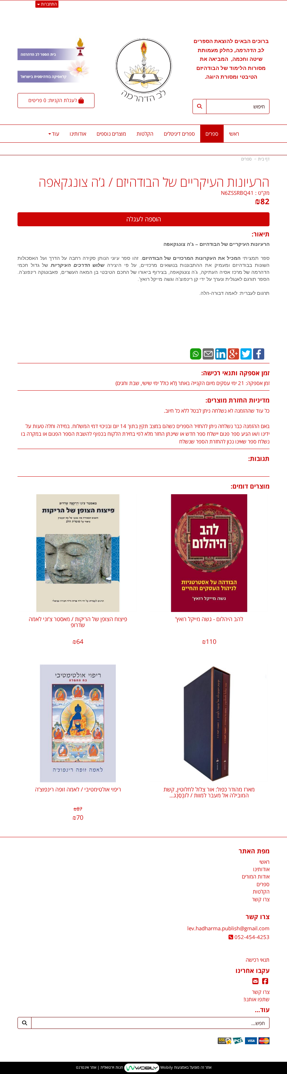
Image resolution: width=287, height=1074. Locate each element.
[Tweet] (246, 353)
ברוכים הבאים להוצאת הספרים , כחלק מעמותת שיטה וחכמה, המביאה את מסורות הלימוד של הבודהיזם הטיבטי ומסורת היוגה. (231, 59)
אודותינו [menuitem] (78, 133)
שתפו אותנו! (257, 999)
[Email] (208, 353)
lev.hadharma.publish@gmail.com (228, 928)
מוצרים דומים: (250, 486)
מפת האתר (254, 851)
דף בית (264, 159)
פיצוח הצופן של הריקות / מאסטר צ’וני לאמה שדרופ (78, 622)
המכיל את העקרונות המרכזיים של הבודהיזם (191, 258)
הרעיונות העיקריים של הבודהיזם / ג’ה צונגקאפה (154, 182)
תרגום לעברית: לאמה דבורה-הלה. (234, 293)
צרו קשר (258, 916)
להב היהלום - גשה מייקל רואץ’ (209, 619)
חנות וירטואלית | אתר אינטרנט (99, 1067)
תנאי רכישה (258, 959)
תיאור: (261, 234)
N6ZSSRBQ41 (237, 192)
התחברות (48, 4)
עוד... (262, 1010)
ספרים (246, 159)
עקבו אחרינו (253, 970)
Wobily (166, 1067)
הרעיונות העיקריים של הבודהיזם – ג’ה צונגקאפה (216, 244)
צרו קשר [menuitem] (261, 899)
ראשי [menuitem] (234, 133)
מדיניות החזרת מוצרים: (237, 400)
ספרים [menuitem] (211, 133)
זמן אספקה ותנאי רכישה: (235, 373)
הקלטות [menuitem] (144, 133)
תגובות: (259, 458)
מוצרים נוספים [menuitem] (111, 133)
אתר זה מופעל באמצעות (143, 1067)
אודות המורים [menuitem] (256, 876)
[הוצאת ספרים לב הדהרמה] (143, 70)
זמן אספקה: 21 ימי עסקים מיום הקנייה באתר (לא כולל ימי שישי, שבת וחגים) (192, 382)
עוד (55, 133)
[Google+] (233, 353)
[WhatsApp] (195, 353)
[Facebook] (258, 353)
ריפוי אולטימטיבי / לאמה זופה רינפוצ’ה (78, 789)
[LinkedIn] (220, 353)
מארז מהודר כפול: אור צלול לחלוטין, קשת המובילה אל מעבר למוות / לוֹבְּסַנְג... (209, 792)
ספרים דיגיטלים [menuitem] (179, 133)
